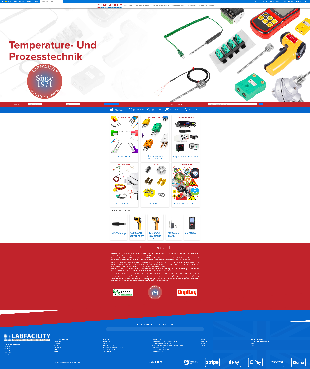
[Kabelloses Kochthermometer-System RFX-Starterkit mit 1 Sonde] (174, 223)
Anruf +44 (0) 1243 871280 (261, 1)
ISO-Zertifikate (205, 337)
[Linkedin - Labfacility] (149, 362)
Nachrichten (22, 1)
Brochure (29, 1)
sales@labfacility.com (274, 1)
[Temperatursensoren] (124, 181)
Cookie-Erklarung (255, 337)
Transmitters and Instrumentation (161, 349)
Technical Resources (157, 337)
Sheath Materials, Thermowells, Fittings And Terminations (167, 345)
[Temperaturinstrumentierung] (185, 134)
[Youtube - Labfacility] (152, 362)
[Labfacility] (109, 5)
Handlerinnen (106, 341)
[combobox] (51, 1)
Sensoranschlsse (191, 5)
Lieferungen (204, 343)
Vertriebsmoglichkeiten (257, 339)
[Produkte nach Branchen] (185, 181)
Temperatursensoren (178, 5)
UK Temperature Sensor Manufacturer (113, 347)
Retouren (253, 343)
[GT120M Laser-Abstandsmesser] (192, 223)
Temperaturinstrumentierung (160, 5)
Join (261, 104)
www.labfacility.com (77, 362)
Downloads (106, 343)
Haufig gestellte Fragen (109, 345)
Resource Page (107, 351)
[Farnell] (123, 292)
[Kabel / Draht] (124, 134)
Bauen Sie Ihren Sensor (288, 1)
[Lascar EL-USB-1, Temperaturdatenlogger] (118, 223)
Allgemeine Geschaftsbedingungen (260, 341)
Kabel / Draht (128, 5)
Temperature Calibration (158, 347)
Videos (252, 345)
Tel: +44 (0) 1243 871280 (52, 362)
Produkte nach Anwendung (206, 5)
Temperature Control (157, 351)
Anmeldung (298, 1)
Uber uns (36, 1)
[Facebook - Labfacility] (155, 362)
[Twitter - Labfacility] (158, 362)
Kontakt (15, 1)
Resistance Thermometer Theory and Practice (164, 341)
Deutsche (9, 1)
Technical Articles (157, 339)
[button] (2, 1)
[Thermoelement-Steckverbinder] (155, 134)
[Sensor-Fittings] (155, 181)
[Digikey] (187, 292)
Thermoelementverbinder (142, 5)
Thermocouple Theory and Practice (161, 343)
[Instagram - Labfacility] (161, 362)
